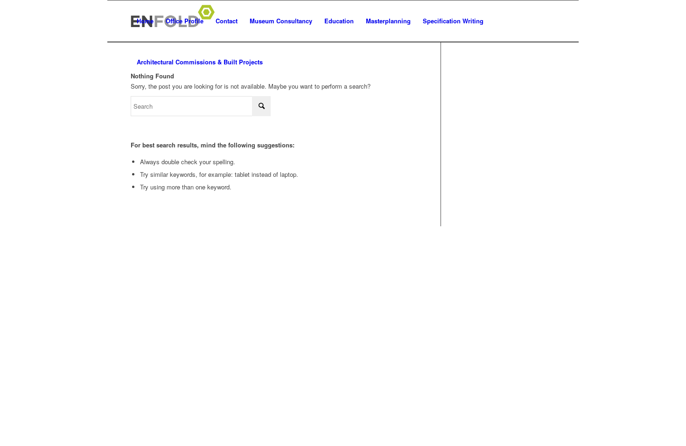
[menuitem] (145, 21)
